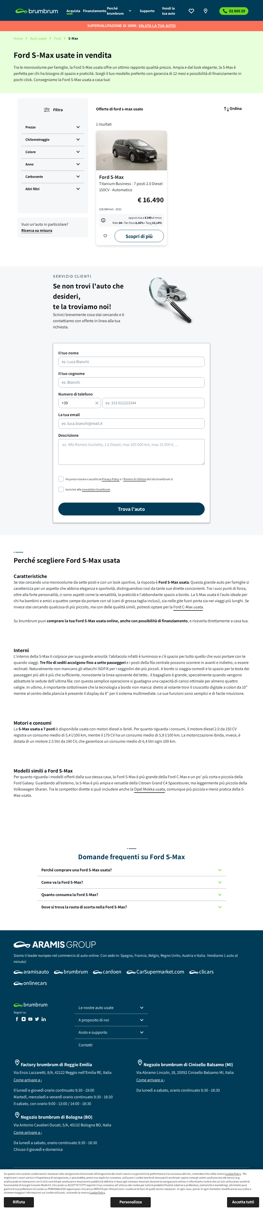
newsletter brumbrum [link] (96, 489)
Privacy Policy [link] (110, 479)
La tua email (69, 414)
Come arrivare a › (28, 1080)
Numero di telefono (75, 394)
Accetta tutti (243, 1202)
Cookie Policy (233, 1174)
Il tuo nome (68, 353)
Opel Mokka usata (149, 789)
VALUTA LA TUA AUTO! (157, 26)
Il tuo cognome (71, 373)
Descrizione (68, 435)
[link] (38, 11)
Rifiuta (19, 1202)
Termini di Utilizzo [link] (134, 479)
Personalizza (130, 1202)
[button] (52, 127)
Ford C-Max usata (188, 607)
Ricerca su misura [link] (36, 230)
